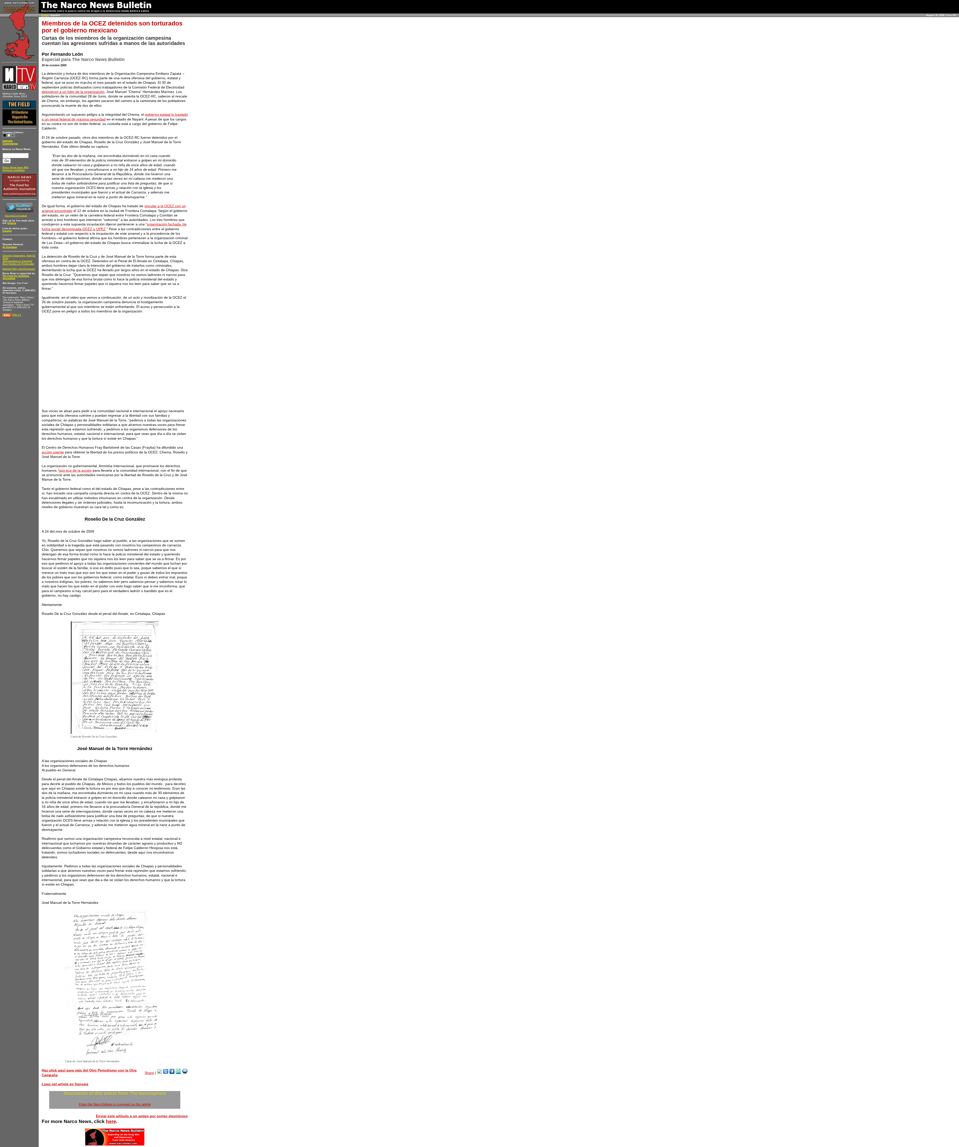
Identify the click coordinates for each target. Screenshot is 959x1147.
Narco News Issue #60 (15, 167)
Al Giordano (9, 247)
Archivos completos (13, 170)
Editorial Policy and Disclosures (18, 269)
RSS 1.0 (16, 315)
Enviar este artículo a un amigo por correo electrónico (142, 1116)
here (111, 1121)
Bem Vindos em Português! (18, 263)
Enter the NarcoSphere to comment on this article (115, 1104)
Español (7, 231)
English (45, 15)
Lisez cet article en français (65, 1084)
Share (149, 1073)
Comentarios (10, 143)
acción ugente (53, 452)
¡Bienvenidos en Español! (17, 261)
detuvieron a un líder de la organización (73, 92)
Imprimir (7, 140)
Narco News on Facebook (16, 216)
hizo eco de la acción (75, 470)
